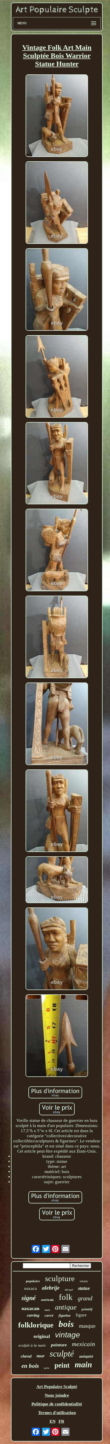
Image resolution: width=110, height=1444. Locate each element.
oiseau (84, 1281)
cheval (26, 1356)
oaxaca (30, 1288)
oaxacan (30, 1308)
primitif (87, 1309)
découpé (69, 1289)
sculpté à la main (32, 1345)
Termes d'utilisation (57, 1412)
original (42, 1336)
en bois (30, 1366)
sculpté (62, 1353)
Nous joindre (57, 1395)
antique (65, 1307)
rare (47, 1309)
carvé (49, 1315)
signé (28, 1298)
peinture (59, 1344)
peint (62, 1365)
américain (47, 1300)
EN (53, 1421)
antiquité (86, 1356)
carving (33, 1315)
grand (85, 1298)
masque (87, 1326)
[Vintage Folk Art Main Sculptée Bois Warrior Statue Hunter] (57, 116)
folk (66, 1297)
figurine (65, 1315)
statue (84, 1288)
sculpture (60, 1278)
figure (81, 1315)
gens (46, 1367)
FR (61, 1421)
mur (41, 1355)
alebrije (51, 1287)
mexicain (83, 1343)
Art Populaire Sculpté (56, 1386)
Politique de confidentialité (56, 1404)
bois (66, 1324)
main (83, 1364)
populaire (33, 1281)
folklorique (35, 1325)
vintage (67, 1335)
